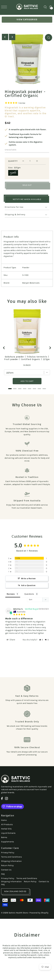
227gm (13, 173)
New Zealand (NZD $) (15, 891)
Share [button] (12, 639)
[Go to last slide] (4, 348)
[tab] (10, 388)
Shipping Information (11, 861)
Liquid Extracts (8, 833)
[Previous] (5, 37)
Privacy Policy (7, 852)
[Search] (45, 7)
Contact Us (6, 870)
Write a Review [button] (28, 578)
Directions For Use (14, 207)
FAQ (3, 874)
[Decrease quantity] (23, 161)
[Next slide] (50, 348)
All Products (7, 824)
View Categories (27, 19)
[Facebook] (2, 798)
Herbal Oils (6, 829)
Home (4, 820)
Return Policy (7, 865)
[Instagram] (6, 798)
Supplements (7, 842)
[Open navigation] (4, 7)
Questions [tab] (29, 594)
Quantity (12, 161)
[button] (41, 640)
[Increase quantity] (37, 161)
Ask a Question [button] (28, 585)
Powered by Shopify (39, 913)
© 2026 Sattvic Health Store (14, 913)
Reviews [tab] (11, 594)
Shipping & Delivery (15, 214)
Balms (4, 837)
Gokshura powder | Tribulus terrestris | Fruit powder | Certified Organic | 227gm (27, 358)
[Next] (12, 37)
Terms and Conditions (11, 857)
